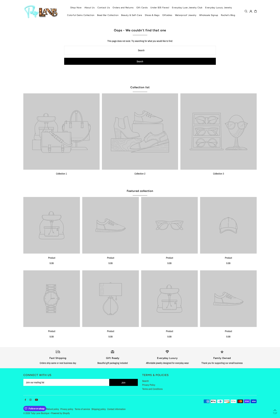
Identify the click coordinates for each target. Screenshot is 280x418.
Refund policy (52, 409)
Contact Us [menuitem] (103, 7)
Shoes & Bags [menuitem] (152, 15)
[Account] (251, 11)
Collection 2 (139, 173)
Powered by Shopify (60, 413)
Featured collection (140, 191)
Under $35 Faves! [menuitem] (159, 7)
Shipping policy (98, 409)
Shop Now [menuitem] (76, 7)
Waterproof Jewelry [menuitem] (186, 15)
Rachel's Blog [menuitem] (228, 15)
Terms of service (82, 409)
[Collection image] (61, 131)
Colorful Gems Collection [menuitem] (80, 15)
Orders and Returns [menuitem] (123, 7)
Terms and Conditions (152, 389)
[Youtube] (36, 400)
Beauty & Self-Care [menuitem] (131, 15)
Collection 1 (61, 173)
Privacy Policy (148, 384)
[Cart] (255, 11)
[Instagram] (30, 400)
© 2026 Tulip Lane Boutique (36, 413)
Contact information (116, 409)
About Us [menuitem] (89, 7)
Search (145, 381)
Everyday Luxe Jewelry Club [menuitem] (187, 7)
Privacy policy (66, 409)
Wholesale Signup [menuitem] (208, 15)
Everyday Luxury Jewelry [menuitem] (218, 7)
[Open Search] (246, 11)
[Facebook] (25, 400)
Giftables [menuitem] (167, 15)
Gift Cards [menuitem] (142, 7)
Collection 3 (218, 173)
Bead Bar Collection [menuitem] (107, 15)
